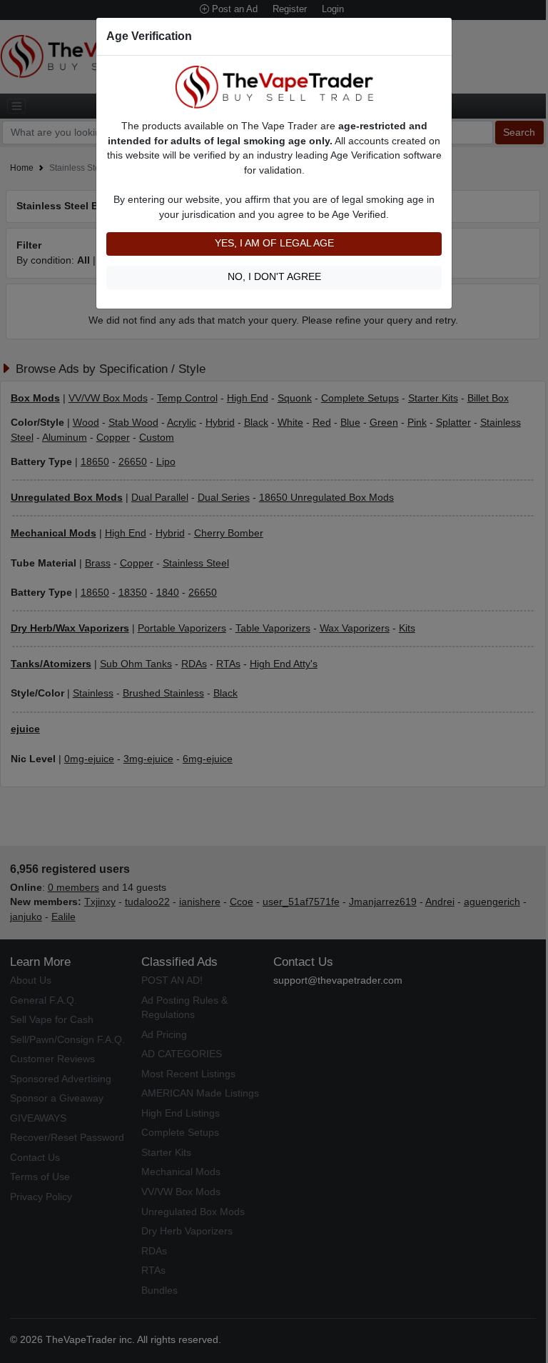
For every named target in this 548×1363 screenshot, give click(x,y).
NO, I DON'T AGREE (274, 276)
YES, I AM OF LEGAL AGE (274, 243)
